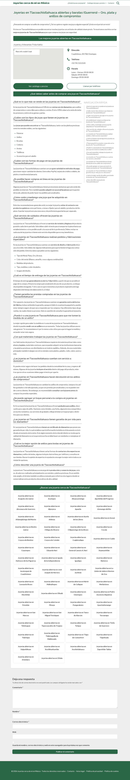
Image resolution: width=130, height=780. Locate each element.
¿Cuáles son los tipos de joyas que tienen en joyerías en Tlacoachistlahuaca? (99, 112)
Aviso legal (80, 771)
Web (14, 732)
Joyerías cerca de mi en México (31, 3)
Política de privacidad (94, 771)
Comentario (17, 687)
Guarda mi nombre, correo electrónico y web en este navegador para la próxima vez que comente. (51, 745)
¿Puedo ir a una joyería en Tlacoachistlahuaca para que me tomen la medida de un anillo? (100, 148)
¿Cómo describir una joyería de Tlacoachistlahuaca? (95, 181)
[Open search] (117, 3)
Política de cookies (112, 771)
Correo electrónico (20, 722)
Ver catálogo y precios (38, 86)
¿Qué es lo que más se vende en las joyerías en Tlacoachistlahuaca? (100, 107)
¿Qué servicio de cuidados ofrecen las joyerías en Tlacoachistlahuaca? (100, 130)
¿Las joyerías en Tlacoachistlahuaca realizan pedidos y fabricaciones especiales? (99, 135)
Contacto (111, 3)
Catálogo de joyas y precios (96, 3)
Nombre (16, 711)
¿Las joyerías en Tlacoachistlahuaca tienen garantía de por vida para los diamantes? (99, 171)
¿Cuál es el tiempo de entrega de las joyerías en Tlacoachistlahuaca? (100, 139)
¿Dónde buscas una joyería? (77, 3)
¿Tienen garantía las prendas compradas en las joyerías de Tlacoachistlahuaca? (100, 144)
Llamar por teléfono (91, 86)
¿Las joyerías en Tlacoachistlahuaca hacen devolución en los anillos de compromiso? (99, 162)
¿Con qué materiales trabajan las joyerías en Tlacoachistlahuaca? (99, 153)
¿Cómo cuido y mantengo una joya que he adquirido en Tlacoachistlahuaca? (98, 125)
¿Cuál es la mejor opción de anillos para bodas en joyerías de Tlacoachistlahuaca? (100, 176)
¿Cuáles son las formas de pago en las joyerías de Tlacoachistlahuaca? (99, 116)
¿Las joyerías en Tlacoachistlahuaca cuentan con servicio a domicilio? (99, 158)
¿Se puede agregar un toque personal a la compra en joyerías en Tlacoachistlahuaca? (99, 167)
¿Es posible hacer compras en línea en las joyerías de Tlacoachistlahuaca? (98, 121)
